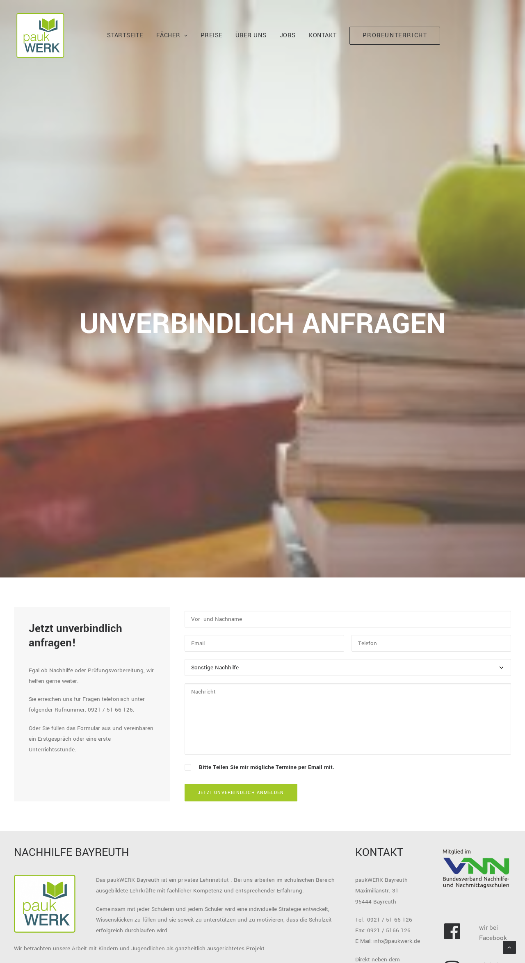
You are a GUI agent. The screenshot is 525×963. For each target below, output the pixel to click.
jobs (288, 35)
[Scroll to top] (509, 947)
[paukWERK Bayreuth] (40, 35)
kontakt (323, 35)
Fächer (168, 35)
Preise (211, 35)
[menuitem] (125, 35)
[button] (452, 937)
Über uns (250, 35)
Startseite (125, 35)
